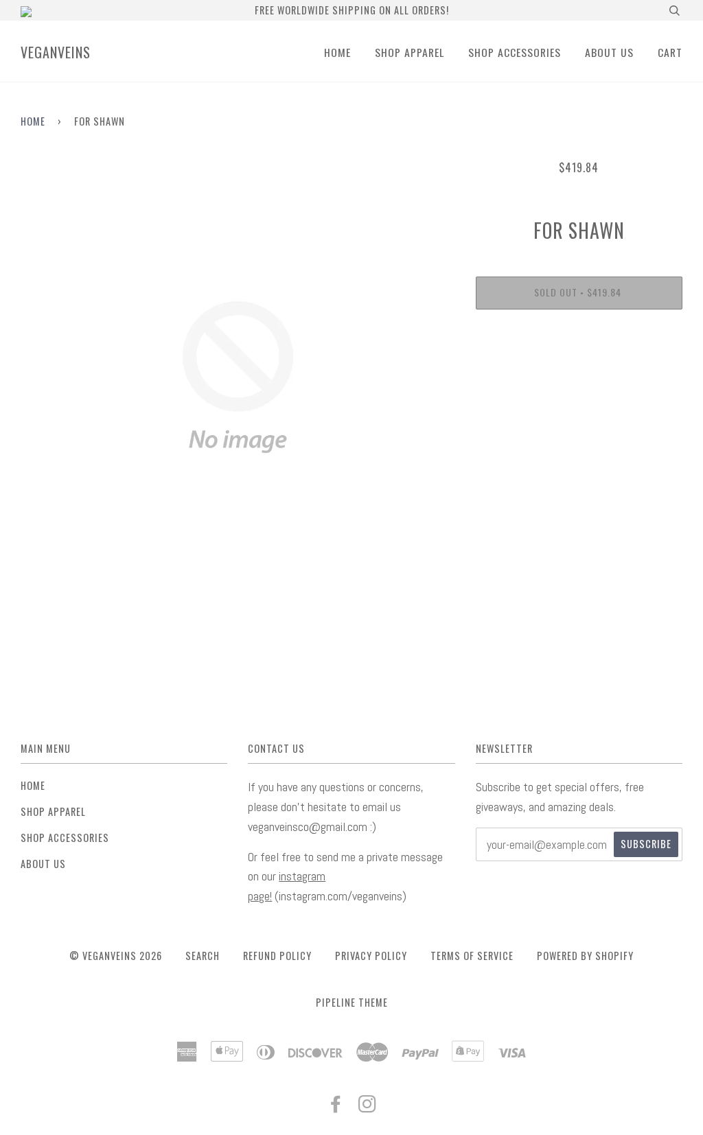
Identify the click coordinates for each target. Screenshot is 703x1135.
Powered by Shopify (585, 955)
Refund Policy (277, 955)
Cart (670, 52)
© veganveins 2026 (115, 955)
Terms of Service (472, 955)
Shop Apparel (409, 52)
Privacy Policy (371, 955)
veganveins (56, 52)
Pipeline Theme (352, 1002)
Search (202, 955)
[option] (238, 377)
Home (337, 52)
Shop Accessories (514, 52)
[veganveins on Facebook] (336, 1106)
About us (609, 52)
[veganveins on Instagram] (367, 1106)
